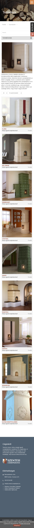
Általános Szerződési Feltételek (13, 486)
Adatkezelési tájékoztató (11, 489)
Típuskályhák (12, 24)
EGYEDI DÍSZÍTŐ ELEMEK (9, 422)
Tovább (30, 130)
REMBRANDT (6, 202)
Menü (32, 2)
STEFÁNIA (5, 239)
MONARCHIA (6, 385)
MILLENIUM (5, 165)
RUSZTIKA (5, 312)
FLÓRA (4, 129)
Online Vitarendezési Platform (12, 488)
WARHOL (5, 348)
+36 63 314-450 (8, 480)
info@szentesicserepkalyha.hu (12, 483)
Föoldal (4, 24)
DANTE (4, 275)
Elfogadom (17, 525)
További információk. (25, 523)
